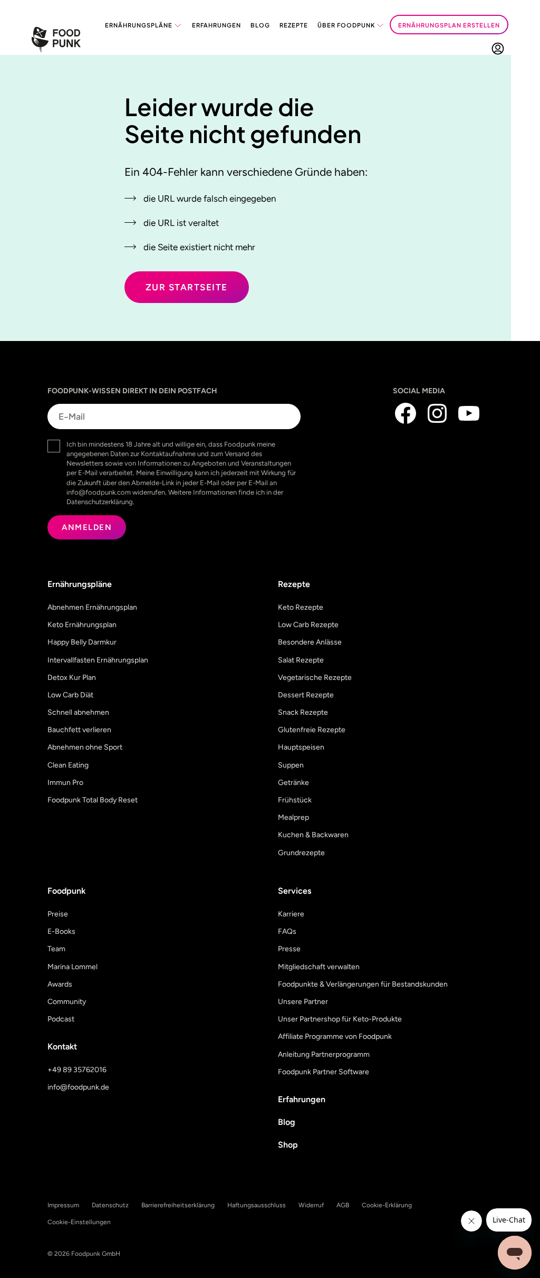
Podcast (60, 1019)
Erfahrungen (216, 25)
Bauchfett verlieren (79, 729)
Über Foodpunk (346, 25)
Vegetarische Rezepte (315, 677)
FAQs (287, 931)
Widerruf (311, 1205)
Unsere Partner (303, 1001)
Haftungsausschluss (256, 1205)
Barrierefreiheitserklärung (178, 1205)
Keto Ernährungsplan (82, 624)
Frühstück (295, 800)
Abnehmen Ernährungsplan (92, 607)
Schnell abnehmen (78, 712)
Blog (260, 25)
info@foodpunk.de (78, 1087)
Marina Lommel (72, 966)
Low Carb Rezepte (308, 624)
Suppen (291, 765)
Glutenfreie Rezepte (311, 729)
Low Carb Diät (70, 694)
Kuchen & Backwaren (313, 834)
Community (66, 1001)
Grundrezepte (301, 852)
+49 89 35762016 (77, 1069)
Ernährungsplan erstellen (449, 25)
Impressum (63, 1205)
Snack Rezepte (303, 712)
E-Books (61, 931)
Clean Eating (68, 765)
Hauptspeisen (301, 747)
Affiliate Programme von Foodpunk (335, 1036)
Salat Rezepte (301, 660)
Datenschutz (110, 1205)
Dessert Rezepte (306, 694)
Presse (289, 948)
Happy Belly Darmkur (82, 642)
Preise (57, 914)
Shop (288, 1145)
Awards (59, 984)
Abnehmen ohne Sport (84, 747)
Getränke (293, 782)
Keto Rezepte (300, 607)
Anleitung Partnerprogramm (324, 1054)
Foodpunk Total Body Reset (92, 800)
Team (56, 948)
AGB (342, 1205)
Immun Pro (65, 782)
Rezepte (293, 25)
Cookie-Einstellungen (79, 1222)
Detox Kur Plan (71, 677)
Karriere (291, 914)
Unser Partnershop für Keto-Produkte (340, 1019)
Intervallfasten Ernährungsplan (97, 660)
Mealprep (293, 817)
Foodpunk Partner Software (323, 1071)
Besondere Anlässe (310, 642)
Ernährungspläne (138, 25)
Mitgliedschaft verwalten (319, 966)
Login (497, 47)
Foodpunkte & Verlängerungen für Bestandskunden (363, 984)
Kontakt (62, 1047)
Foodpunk (66, 891)
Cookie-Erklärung (387, 1205)
